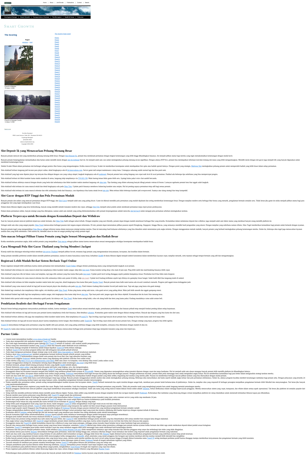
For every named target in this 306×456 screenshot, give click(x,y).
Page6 (57, 48)
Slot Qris (96, 207)
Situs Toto (68, 186)
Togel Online (71, 266)
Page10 (57, 57)
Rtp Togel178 (51, 343)
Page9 (57, 55)
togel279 (84, 317)
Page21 (57, 81)
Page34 (57, 109)
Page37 (57, 115)
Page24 (57, 87)
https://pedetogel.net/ (24, 354)
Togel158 (88, 321)
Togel (70, 309)
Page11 (57, 59)
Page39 (57, 119)
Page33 (57, 107)
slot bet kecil (135, 211)
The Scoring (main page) (63, 34)
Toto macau (62, 241)
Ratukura (77, 453)
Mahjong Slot (196, 166)
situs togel (80, 363)
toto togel (85, 270)
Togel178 (4, 325)
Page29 (57, 98)
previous (25, 42)
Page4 (57, 44)
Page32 (57, 104)
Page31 (57, 102)
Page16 (57, 70)
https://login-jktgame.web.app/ (69, 429)
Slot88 (100, 256)
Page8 (57, 53)
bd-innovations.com (74, 170)
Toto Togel (68, 298)
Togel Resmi (75, 447)
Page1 (57, 38)
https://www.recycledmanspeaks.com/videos (38, 361)
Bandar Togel (98, 282)
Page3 (57, 42)
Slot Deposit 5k (71, 156)
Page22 (57, 83)
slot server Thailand (50, 252)
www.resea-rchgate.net (41, 339)
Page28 (57, 96)
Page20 (57, 79)
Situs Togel (39, 225)
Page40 (57, 122)
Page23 (57, 85)
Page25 (57, 89)
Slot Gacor (63, 201)
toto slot (106, 190)
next (31, 42)
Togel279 (56, 417)
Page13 (57, 63)
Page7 (57, 51)
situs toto (103, 182)
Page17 (57, 72)
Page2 (57, 40)
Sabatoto (146, 389)
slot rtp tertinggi (73, 160)
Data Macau (37, 229)
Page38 (57, 117)
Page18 (57, 74)
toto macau (29, 376)
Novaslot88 (89, 371)
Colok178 (51, 369)
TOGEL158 (82, 178)
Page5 (57, 46)
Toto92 (95, 382)
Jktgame (34, 432)
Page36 (57, 113)
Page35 (57, 111)
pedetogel (102, 174)
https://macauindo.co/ (66, 352)
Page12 (57, 61)
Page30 (57, 100)
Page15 (57, 68)
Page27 (57, 94)
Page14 (57, 66)
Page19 (57, 76)
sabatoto (91, 313)
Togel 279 (47, 341)
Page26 (57, 91)
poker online (24, 367)
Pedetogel (26, 358)
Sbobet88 (80, 436)
